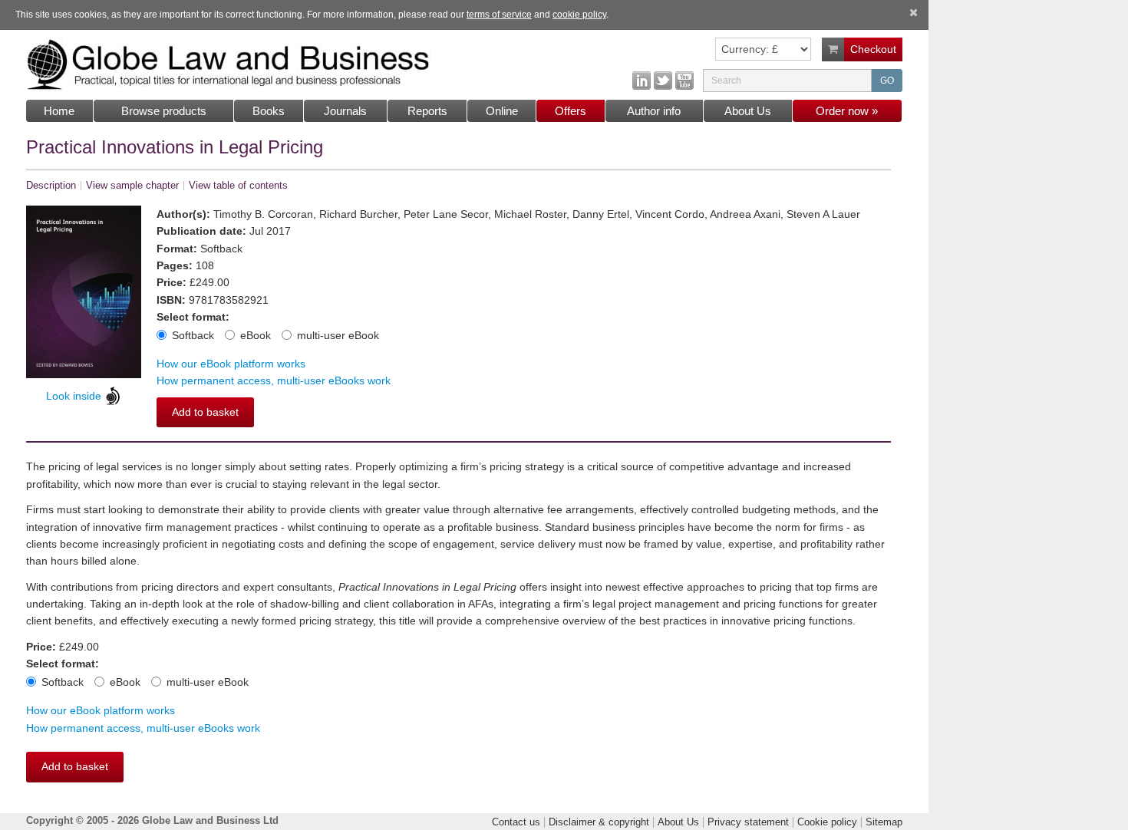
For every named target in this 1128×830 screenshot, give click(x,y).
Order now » (847, 110)
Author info (654, 110)
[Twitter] (663, 80)
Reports (427, 110)
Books (268, 110)
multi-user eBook (338, 335)
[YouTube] (684, 80)
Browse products (163, 110)
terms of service (499, 14)
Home (59, 110)
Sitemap (884, 822)
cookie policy (579, 14)
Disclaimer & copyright (599, 822)
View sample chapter (132, 185)
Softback (193, 335)
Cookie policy (827, 822)
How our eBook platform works (231, 363)
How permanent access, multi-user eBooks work (274, 380)
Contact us (516, 822)
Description (51, 185)
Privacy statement (748, 822)
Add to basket (205, 412)
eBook (255, 335)
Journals (345, 110)
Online (502, 110)
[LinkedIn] (641, 80)
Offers (570, 110)
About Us (747, 110)
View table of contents (238, 185)
